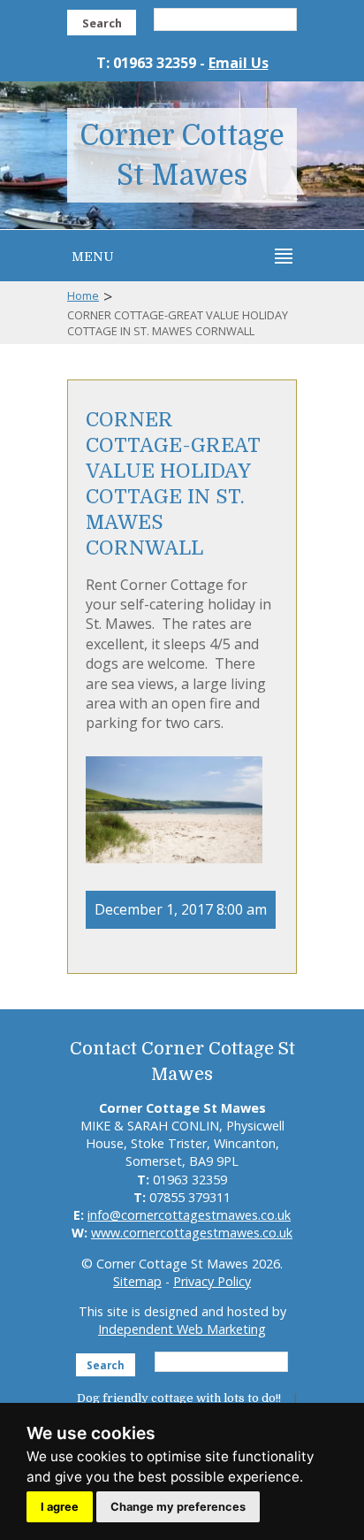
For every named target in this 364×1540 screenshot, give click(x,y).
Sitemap (137, 1281)
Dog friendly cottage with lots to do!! (179, 1398)
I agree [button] (60, 1506)
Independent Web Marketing (182, 1329)
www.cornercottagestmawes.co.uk (191, 1232)
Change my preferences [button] (178, 1506)
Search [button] (102, 23)
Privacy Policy (212, 1281)
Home (83, 295)
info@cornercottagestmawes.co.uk (189, 1215)
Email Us (239, 63)
